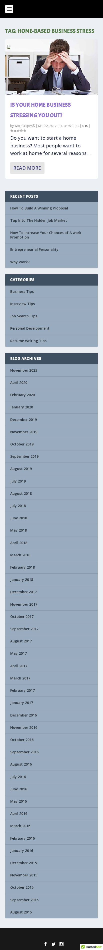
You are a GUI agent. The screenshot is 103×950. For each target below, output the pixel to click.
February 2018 (22, 567)
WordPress (85, 935)
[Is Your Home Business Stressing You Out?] (51, 67)
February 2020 (22, 394)
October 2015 (22, 887)
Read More (27, 168)
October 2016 (22, 739)
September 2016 (24, 752)
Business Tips (69, 126)
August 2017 (21, 641)
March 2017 (20, 678)
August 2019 (21, 468)
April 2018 (18, 542)
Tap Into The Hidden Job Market (38, 220)
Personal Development (30, 328)
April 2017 (18, 665)
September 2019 (24, 456)
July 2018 (18, 505)
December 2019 (23, 419)
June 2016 (18, 789)
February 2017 (22, 690)
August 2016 (21, 764)
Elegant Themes (42, 935)
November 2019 (23, 431)
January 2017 (21, 702)
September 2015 (24, 899)
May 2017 (18, 653)
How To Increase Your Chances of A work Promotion (45, 235)
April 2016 (18, 813)
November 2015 (23, 875)
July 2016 (18, 776)
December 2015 (23, 862)
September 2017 (24, 628)
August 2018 (21, 493)
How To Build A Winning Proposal (39, 208)
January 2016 (21, 850)
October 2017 (22, 616)
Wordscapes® (24, 126)
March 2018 (20, 555)
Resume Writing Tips (28, 340)
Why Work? (20, 262)
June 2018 (18, 518)
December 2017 (23, 591)
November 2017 (23, 604)
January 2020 (21, 407)
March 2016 (20, 825)
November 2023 (23, 370)
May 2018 (18, 530)
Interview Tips (22, 303)
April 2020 (18, 382)
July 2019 (18, 481)
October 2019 (22, 444)
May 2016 (18, 801)
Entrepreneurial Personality (34, 249)
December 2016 (23, 715)
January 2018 (21, 579)
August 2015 (21, 912)
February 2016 (22, 838)
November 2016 (23, 727)
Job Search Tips (23, 316)
